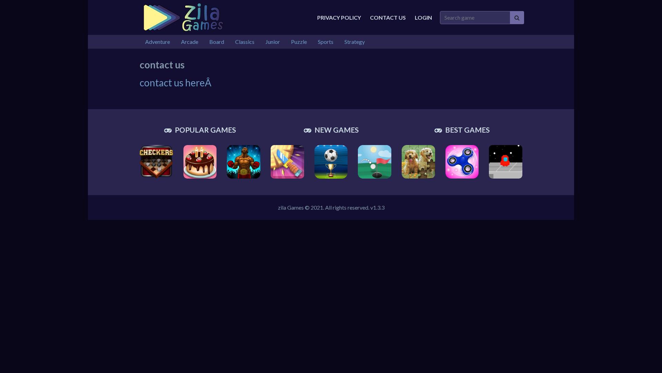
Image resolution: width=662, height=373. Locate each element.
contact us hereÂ (176, 82)
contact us (388, 17)
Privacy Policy (339, 17)
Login (423, 17)
